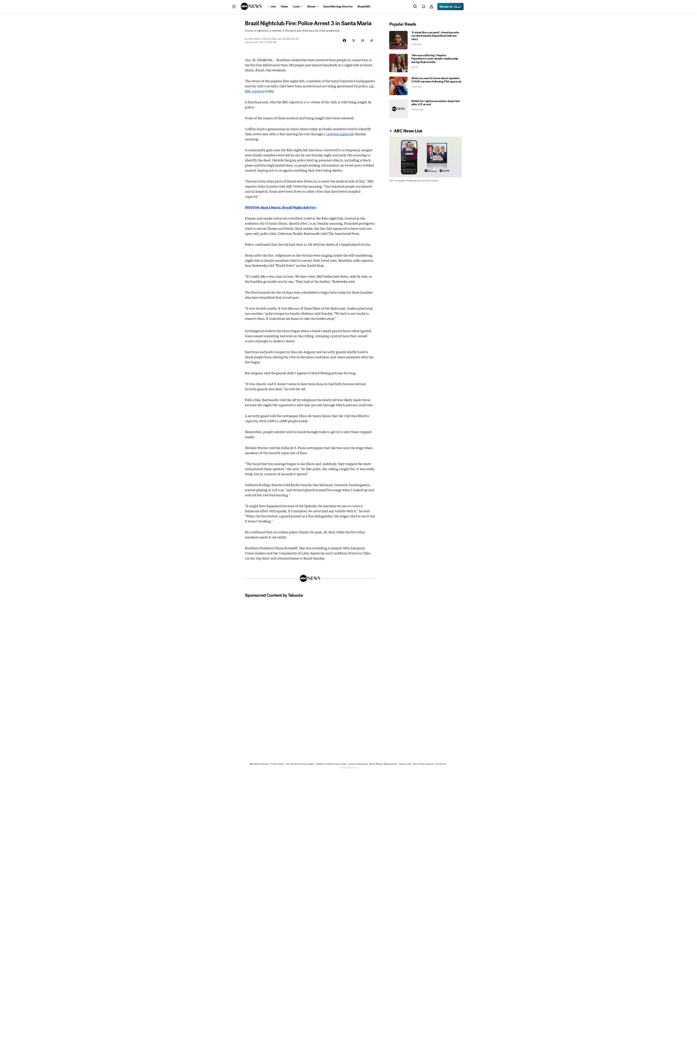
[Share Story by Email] (362, 40)
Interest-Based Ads (358, 764)
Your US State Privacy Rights (300, 764)
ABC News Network (259, 764)
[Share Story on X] (353, 40)
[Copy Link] (371, 40)
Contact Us (440, 764)
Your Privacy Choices (423, 764)
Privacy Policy (277, 764)
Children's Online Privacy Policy (331, 764)
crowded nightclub (340, 133)
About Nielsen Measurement (383, 764)
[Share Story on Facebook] (344, 40)
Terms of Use (405, 764)
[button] (234, 6)
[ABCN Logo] (251, 6)
